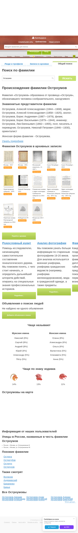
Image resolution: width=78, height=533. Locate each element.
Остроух (8, 463)
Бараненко (9, 483)
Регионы (17, 56)
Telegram (53, 527)
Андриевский (10, 480)
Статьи (49, 56)
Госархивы (26, 56)
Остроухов (9, 467)
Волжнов (8, 477)
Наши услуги (58, 56)
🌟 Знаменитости (38, 56)
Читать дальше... (70, 502)
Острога (8, 456)
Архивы (9, 56)
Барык (7, 487)
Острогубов (10, 460)
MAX (67, 527)
